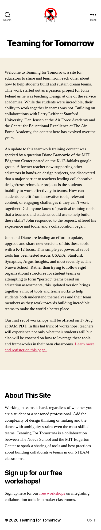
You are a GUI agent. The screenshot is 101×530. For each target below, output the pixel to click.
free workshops (52, 493)
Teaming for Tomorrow (40, 520)
